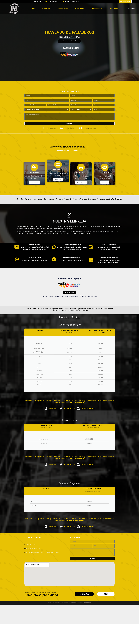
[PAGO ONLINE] (17, 247)
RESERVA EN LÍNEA (109, 244)
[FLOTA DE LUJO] (17, 259)
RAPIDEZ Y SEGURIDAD (109, 258)
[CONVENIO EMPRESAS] (54, 259)
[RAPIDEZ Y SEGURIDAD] (91, 260)
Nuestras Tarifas (96, 8)
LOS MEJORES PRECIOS (72, 244)
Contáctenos (130, 8)
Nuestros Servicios (63, 8)
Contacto (104, 182)
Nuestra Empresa (79, 8)
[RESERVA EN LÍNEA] (91, 247)
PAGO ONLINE (34, 244)
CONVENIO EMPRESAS (71, 258)
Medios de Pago (114, 8)
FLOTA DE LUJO (35, 258)
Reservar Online (46, 8)
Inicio (33, 8)
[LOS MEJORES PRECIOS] (54, 247)
